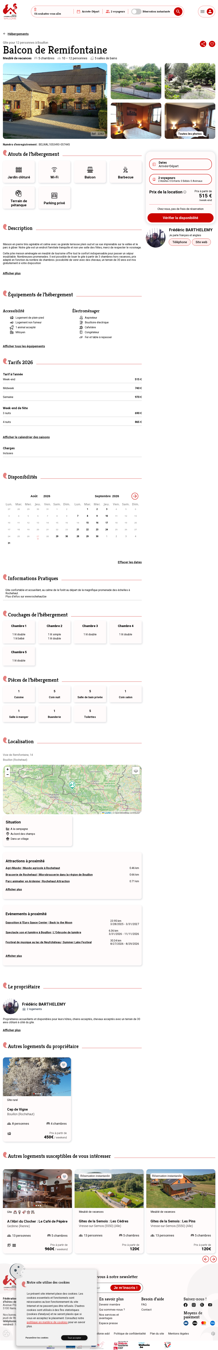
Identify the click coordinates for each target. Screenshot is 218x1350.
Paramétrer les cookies (37, 1338)
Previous (10, 1080)
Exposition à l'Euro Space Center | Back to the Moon (39, 922)
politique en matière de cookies (47, 1322)
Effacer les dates (130, 562)
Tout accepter (74, 1338)
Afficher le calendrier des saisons (26, 437)
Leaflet (107, 812)
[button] (72, 785)
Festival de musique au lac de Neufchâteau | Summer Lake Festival (49, 942)
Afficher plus (12, 273)
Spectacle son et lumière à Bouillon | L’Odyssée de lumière (43, 932)
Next (63, 1080)
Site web (201, 242)
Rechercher (178, 11)
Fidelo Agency (213, 1333)
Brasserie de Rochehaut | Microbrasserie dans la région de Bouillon (49, 874)
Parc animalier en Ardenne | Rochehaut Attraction (38, 881)
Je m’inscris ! (125, 1288)
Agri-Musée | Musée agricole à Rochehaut (33, 868)
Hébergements (18, 34)
